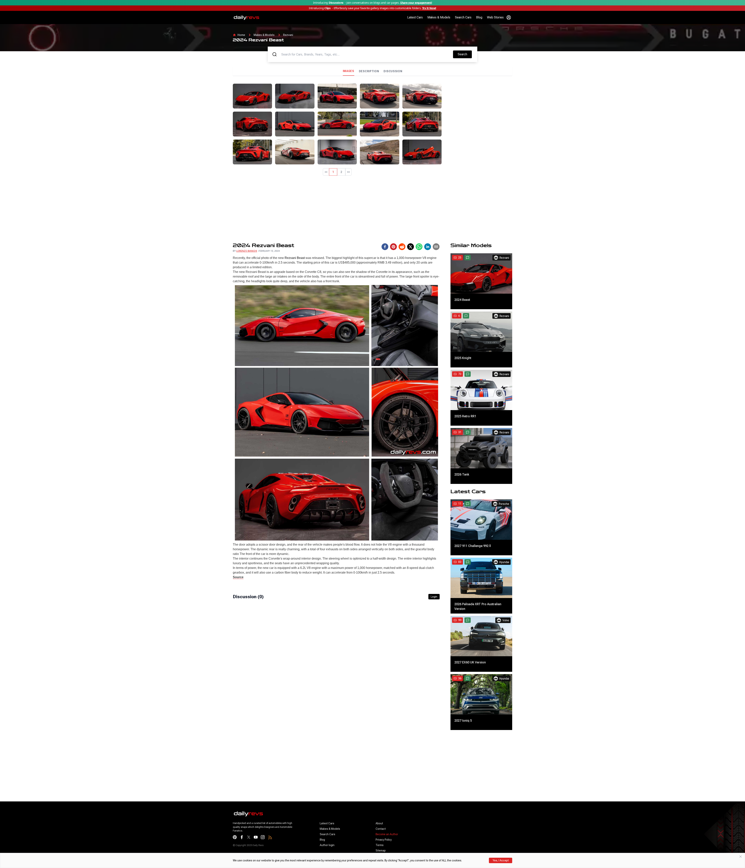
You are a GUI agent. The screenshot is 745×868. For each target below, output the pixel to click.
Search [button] (464, 54)
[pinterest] (393, 246)
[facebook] (384, 246)
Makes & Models (438, 17)
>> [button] (348, 172)
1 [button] (333, 172)
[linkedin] (427, 246)
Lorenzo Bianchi (246, 251)
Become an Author (387, 834)
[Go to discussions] (467, 257)
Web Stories (495, 17)
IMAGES (348, 71)
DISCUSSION (393, 71)
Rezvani (288, 34)
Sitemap (381, 850)
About (379, 823)
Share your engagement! (416, 2)
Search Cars (463, 17)
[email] (436, 246)
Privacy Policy (384, 839)
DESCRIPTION (369, 71)
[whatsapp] (419, 246)
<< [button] (326, 172)
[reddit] (401, 246)
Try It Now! (429, 8)
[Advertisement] (478, 111)
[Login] (508, 17)
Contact (381, 828)
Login (434, 596)
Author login (327, 845)
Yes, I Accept (501, 860)
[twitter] (410, 246)
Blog (479, 17)
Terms (380, 845)
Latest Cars (415, 17)
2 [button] (341, 172)
